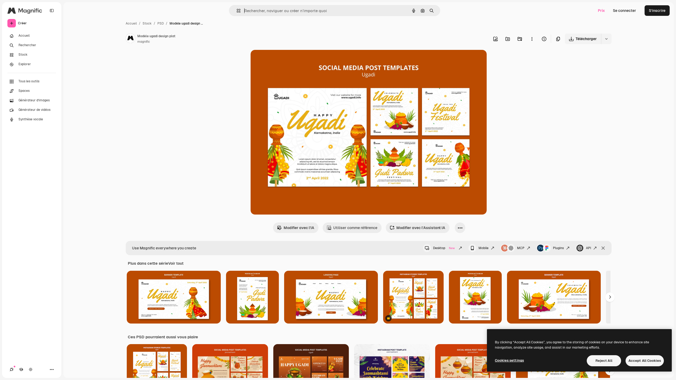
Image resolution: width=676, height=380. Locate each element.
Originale (285, 60)
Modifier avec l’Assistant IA (420, 227)
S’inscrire (657, 10)
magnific (143, 42)
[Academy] (21, 369)
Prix (601, 10)
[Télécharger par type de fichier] (606, 39)
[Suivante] (610, 297)
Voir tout (176, 263)
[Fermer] (603, 248)
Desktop (444, 248)
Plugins (558, 248)
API (588, 248)
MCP (520, 248)
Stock (147, 23)
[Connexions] (11, 369)
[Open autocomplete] (236, 11)
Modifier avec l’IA (299, 227)
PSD (160, 23)
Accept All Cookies (644, 360)
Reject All (603, 360)
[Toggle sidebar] (52, 10)
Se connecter (624, 10)
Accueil (131, 23)
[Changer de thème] (30, 369)
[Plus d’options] (532, 39)
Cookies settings (509, 360)
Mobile (483, 248)
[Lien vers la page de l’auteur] (130, 39)
